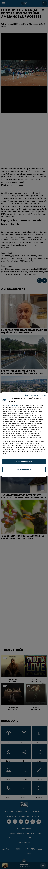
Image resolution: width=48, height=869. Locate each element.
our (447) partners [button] (13, 405)
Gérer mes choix (24, 469)
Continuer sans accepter (35, 395)
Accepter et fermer (24, 461)
